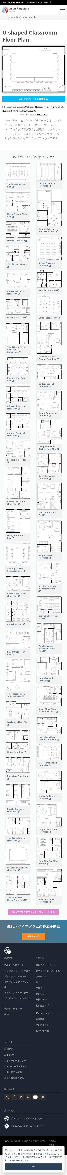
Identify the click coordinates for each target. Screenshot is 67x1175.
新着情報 (40, 1019)
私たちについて (43, 1013)
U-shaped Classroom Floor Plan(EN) (42, 106)
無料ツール (41, 999)
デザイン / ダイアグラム (48, 970)
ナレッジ (40, 993)
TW (42, 114)
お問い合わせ (42, 1030)
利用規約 (8, 1049)
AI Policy (9, 1054)
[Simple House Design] (18, 268)
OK (33, 1166)
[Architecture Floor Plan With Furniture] (49, 593)
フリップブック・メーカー (17, 970)
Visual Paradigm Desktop (38, 2)
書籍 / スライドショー (47, 964)
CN (45, 114)
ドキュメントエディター (16, 992)
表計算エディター (13, 1008)
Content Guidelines (15, 1066)
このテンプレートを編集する (33, 98)
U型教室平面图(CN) (27, 110)
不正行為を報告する (14, 1077)
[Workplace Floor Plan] (18, 726)
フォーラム (41, 976)
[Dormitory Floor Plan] (18, 780)
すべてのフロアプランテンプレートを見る (33, 912)
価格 (6, 1014)
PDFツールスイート (14, 964)
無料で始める (33, 936)
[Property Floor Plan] (18, 464)
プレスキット (42, 1024)
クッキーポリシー (13, 1156)
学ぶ (38, 982)
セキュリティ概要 (13, 1072)
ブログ (39, 987)
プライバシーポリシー (15, 1060)
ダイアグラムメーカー (15, 976)
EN (38, 114)
